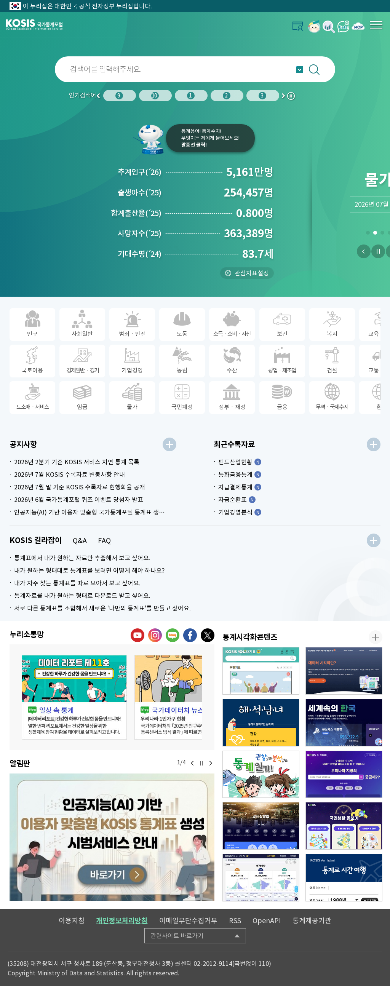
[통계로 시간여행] (344, 877)
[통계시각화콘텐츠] (375, 637)
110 (264, 963)
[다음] (210, 763)
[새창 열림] (74, 697)
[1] (368, 234)
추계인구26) (139, 172)
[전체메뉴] (376, 25)
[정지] (378, 251)
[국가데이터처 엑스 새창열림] (207, 635)
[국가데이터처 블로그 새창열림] (172, 635)
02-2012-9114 (212, 963)
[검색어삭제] (377, 69)
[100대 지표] (261, 670)
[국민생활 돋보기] (344, 825)
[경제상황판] (261, 825)
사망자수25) (139, 233)
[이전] (364, 251)
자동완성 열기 (299, 69)
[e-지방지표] (344, 774)
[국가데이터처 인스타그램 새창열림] (155, 635)
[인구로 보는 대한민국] (261, 877)
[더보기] (169, 444)
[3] (382, 234)
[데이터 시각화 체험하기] (344, 670)
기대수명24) (139, 254)
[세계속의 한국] (344, 722)
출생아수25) (139, 193)
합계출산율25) (136, 213)
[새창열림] (314, 26)
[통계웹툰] (261, 774)
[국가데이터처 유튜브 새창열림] (137, 635)
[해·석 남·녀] (261, 722)
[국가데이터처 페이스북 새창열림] (190, 635)
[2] (375, 234)
